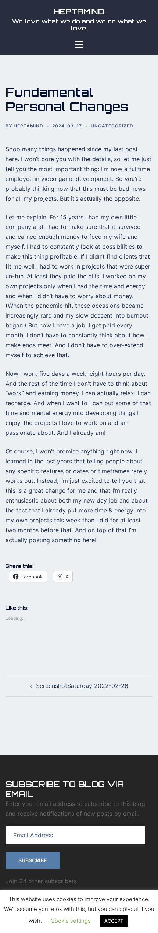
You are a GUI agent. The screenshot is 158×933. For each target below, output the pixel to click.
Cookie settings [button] (71, 920)
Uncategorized (112, 126)
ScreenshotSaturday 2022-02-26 (82, 685)
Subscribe (32, 860)
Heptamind (28, 126)
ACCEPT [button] (113, 921)
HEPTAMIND (79, 11)
